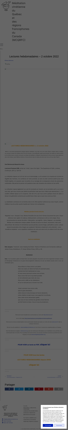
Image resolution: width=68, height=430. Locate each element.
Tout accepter (48, 425)
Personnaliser (59, 425)
